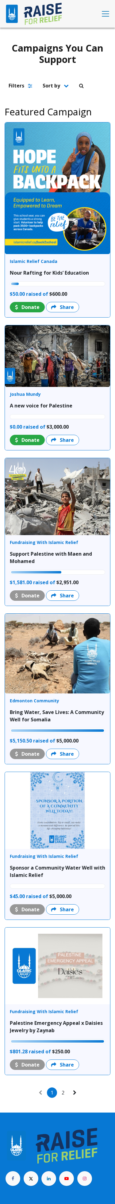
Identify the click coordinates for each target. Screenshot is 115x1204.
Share (66, 307)
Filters (17, 85)
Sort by (52, 85)
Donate (30, 307)
